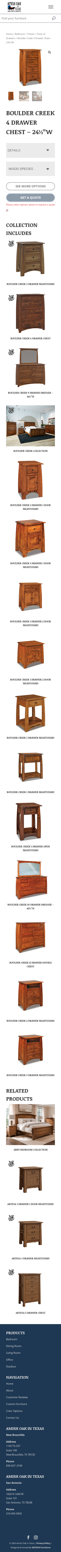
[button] (49, 52)
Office (9, 1359)
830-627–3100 (14, 1465)
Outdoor (11, 1366)
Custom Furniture (16, 1404)
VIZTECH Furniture (41, 1547)
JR (7, 210)
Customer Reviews (17, 1397)
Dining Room (13, 1346)
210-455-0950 (14, 1513)
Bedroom (20, 33)
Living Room (13, 1353)
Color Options (14, 1411)
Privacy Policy (43, 1543)
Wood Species (21, 169)
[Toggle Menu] (50, 6)
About (9, 1390)
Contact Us (12, 1417)
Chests (30, 33)
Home (9, 33)
